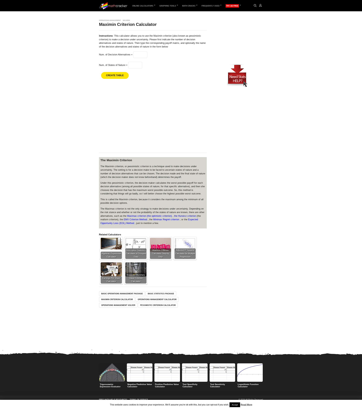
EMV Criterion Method (136, 219)
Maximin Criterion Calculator (117, 299)
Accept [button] (235, 405)
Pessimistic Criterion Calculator (158, 305)
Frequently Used (210, 6)
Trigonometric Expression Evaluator (110, 385)
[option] (112, 376)
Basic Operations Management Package (122, 294)
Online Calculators (142, 6)
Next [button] (264, 372)
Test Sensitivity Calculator (217, 385)
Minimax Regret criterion (166, 219)
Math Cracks (188, 6)
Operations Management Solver (118, 305)
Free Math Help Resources (113, 400)
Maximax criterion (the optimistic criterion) (150, 216)
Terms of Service (139, 400)
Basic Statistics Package (161, 294)
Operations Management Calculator (157, 299)
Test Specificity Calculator (190, 385)
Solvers (126, 20)
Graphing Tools (167, 6)
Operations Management (110, 20)
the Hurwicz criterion (185, 216)
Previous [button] (97, 372)
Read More (246, 404)
